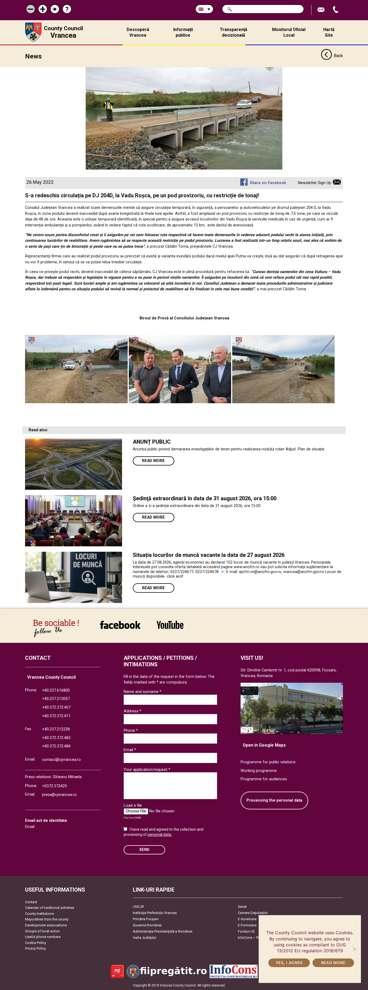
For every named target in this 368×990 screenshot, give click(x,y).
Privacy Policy (35, 948)
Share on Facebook (268, 183)
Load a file (133, 805)
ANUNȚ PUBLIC (152, 442)
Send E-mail (321, 10)
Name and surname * (142, 691)
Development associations (46, 925)
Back (338, 55)
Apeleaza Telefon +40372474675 (336, 10)
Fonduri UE (246, 931)
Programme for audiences (264, 779)
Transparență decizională (233, 32)
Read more (153, 460)
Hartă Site (329, 32)
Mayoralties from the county (46, 919)
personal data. (160, 834)
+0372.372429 (54, 786)
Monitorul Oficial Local (288, 32)
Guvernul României (147, 925)
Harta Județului (144, 938)
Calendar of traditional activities (49, 908)
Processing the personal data (274, 800)
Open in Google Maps (264, 745)
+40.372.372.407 (56, 707)
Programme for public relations (268, 762)
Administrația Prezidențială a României (162, 931)
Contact (31, 902)
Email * (130, 749)
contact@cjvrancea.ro (61, 759)
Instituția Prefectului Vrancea (155, 913)
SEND (144, 849)
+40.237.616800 (56, 690)
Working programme (259, 770)
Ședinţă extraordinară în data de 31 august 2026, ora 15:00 (204, 498)
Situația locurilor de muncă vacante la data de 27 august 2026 (208, 555)
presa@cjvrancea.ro (59, 794)
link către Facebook (120, 628)
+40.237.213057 (56, 698)
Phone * (131, 730)
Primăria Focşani (145, 919)
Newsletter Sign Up (314, 183)
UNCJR (138, 907)
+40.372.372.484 (56, 746)
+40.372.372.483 (56, 738)
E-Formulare (247, 925)
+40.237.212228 (56, 729)
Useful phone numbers (43, 937)
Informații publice (183, 32)
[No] (354, 949)
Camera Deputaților (253, 913)
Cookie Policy (35, 943)
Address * (132, 711)
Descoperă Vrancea (138, 32)
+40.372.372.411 (56, 716)
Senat (242, 907)
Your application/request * (147, 769)
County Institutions (39, 914)
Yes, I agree (289, 962)
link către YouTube (170, 628)
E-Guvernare (247, 919)
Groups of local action (42, 931)
